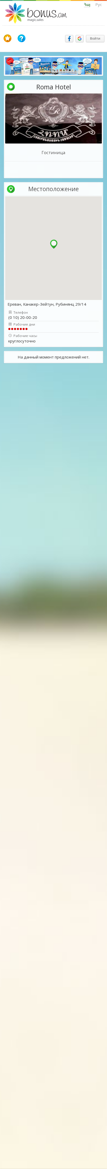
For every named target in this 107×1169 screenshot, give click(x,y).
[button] (53, 244)
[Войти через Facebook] (69, 38)
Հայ (87, 4)
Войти (95, 38)
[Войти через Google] (80, 38)
